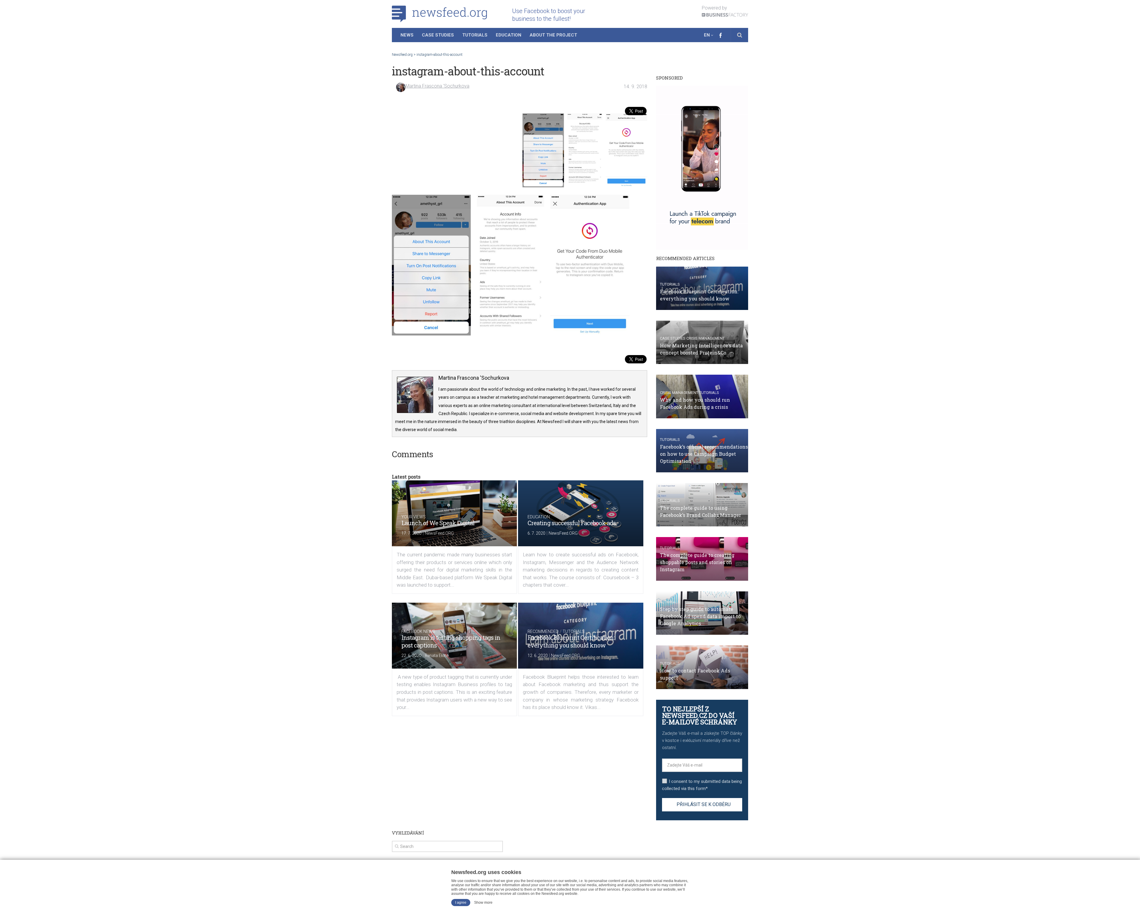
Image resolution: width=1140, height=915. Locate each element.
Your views (413, 517)
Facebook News (418, 631)
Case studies (672, 338)
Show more (483, 902)
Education (508, 35)
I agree (460, 902)
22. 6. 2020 (411, 655)
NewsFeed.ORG (439, 533)
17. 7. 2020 (411, 533)
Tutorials (474, 35)
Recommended (543, 631)
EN (707, 35)
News (407, 35)
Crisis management (705, 338)
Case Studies (438, 35)
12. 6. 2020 (538, 655)
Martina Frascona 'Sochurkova (437, 86)
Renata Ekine (437, 655)
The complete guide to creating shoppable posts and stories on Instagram (697, 562)
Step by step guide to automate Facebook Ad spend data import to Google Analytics (700, 616)
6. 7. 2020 (536, 533)
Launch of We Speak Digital (437, 523)
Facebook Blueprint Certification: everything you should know (571, 641)
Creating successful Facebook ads (572, 523)
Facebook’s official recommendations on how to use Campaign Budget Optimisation (704, 454)
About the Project (553, 35)
